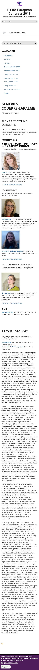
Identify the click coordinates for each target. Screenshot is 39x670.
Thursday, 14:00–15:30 (12, 67)
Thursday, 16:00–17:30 (12, 71)
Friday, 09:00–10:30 (11, 74)
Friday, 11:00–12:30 (11, 78)
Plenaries (7, 63)
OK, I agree (6, 667)
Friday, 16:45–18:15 (11, 86)
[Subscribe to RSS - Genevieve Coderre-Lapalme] (20, 643)
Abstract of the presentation (12, 185)
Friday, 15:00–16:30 (11, 82)
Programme (8, 56)
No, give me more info (9, 663)
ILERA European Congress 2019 (19, 12)
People (6, 93)
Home (4, 32)
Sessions (7, 59)
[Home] (19, 3)
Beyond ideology (15, 331)
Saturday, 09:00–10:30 (12, 89)
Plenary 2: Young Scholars (14, 123)
